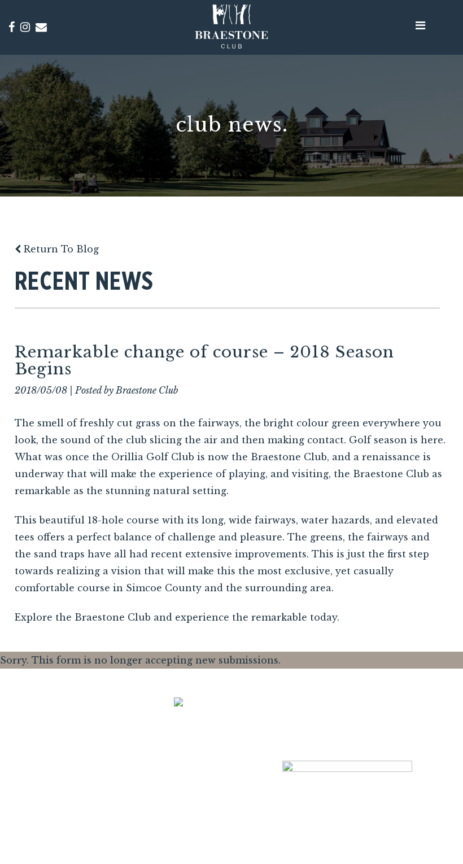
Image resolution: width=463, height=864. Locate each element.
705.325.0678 (128, 822)
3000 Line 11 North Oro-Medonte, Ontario (129, 768)
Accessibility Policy (378, 813)
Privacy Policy (307, 813)
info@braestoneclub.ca (129, 807)
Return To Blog (60, 249)
